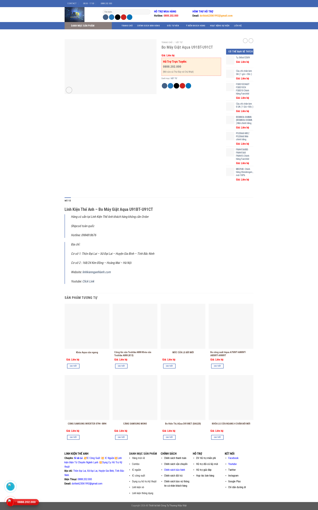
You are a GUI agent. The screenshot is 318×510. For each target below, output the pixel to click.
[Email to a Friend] (117, 17)
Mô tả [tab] (68, 200)
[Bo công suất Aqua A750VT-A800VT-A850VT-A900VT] (231, 326)
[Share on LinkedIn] (129, 17)
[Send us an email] (250, 3)
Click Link (88, 281)
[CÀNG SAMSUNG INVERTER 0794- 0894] (87, 397)
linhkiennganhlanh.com (96, 272)
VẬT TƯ (179, 42)
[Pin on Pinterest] (123, 17)
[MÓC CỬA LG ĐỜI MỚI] (183, 326)
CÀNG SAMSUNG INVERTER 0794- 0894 (87, 423)
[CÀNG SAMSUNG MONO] (135, 397)
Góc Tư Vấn (173, 25)
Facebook (233, 458)
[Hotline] (10, 502)
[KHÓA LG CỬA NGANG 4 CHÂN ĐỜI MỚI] (231, 397)
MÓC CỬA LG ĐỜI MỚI (183, 352)
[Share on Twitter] (111, 17)
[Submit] (147, 12)
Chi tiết (73, 366)
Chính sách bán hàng (148, 25)
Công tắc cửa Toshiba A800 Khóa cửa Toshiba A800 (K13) (132, 354)
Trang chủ (126, 25)
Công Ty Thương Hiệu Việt (174, 505)
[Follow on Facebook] (241, 3)
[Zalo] (10, 486)
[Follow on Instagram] (244, 3)
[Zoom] (69, 90)
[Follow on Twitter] (247, 3)
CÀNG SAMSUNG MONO (135, 423)
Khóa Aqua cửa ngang (87, 352)
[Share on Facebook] (105, 17)
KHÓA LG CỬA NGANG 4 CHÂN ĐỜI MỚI (231, 423)
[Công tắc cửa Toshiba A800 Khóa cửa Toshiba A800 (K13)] (135, 326)
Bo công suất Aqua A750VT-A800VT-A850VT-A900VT (228, 354)
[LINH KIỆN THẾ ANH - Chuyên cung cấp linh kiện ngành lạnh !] (81, 14)
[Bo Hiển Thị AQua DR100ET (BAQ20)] (183, 397)
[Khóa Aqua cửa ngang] (87, 326)
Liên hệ (237, 25)
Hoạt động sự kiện (219, 25)
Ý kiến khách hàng (195, 25)
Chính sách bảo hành (174, 469)
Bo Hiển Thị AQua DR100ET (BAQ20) (183, 423)
